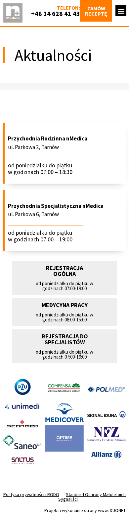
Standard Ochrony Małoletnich (96, 494)
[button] (120, 10)
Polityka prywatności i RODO (31, 494)
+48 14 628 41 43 (55, 13)
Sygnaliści (68, 499)
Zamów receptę (96, 11)
